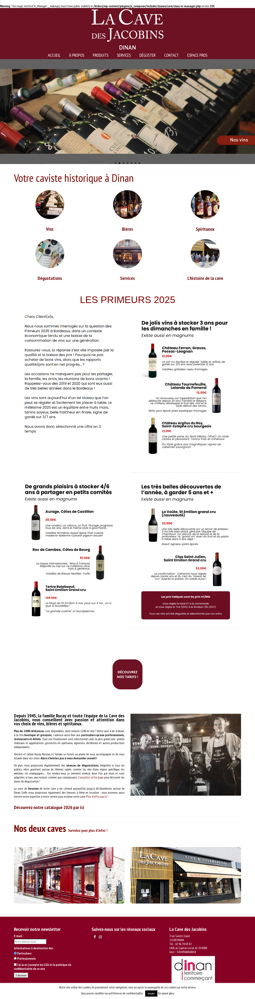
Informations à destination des (33, 948)
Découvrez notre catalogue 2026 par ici (49, 807)
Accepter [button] (151, 993)
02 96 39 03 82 (183, 944)
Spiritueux (205, 229)
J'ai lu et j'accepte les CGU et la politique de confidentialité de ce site (42, 967)
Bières (127, 229)
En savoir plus (166, 993)
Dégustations (50, 278)
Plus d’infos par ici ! (97, 796)
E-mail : (18, 936)
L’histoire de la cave (205, 278)
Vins (50, 229)
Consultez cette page (90, 777)
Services (127, 278)
